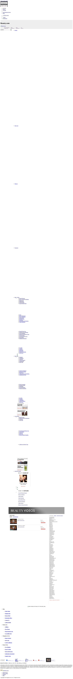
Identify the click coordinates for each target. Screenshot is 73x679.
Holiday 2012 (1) (52, 565)
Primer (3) (50, 583)
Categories (51, 515)
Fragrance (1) (51, 553)
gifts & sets (21, 402)
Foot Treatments (22, 333)
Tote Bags (21, 419)
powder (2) (51, 582)
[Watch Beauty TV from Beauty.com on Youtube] (33, 660)
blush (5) (50, 522)
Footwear (21, 432)
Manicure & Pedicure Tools (24, 334)
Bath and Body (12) (52, 519)
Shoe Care (21, 433)
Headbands (21, 386)
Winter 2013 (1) (51, 598)
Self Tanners (21, 337)
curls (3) (50, 535)
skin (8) (50, 585)
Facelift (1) (51, 546)
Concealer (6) (51, 532)
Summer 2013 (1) (52, 593)
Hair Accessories (22, 384)
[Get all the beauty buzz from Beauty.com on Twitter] (16, 661)
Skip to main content (4, 0)
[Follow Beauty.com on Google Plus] (38, 660)
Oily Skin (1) (51, 581)
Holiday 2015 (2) (52, 566)
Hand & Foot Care (22, 331)
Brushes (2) (51, 526)
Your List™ (5, 11)
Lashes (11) (51, 568)
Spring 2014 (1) (51, 591)
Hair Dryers (21, 372)
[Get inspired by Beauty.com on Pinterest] (26, 661)
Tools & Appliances (22, 370)
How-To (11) (51, 567)
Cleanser (20, 348)
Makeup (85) (51, 572)
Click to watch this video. (21, 520)
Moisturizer (21, 350)
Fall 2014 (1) (51, 549)
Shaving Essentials (22, 351)
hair (50, 554)
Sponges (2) (51, 589)
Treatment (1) (51, 597)
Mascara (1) (51, 573)
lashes (50, 569)
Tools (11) (51, 596)
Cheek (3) (50, 527)
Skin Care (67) (51, 586)
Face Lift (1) (51, 545)
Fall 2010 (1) (51, 548)
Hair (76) (50, 555)
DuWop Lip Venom (20, 519)
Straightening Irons (22, 374)
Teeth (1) (50, 595)
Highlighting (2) (51, 564)
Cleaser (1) (51, 529)
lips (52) (50, 571)
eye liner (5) (51, 537)
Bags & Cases (21, 417)
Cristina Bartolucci (15, 516)
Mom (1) (50, 575)
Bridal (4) (50, 524)
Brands (16, 30)
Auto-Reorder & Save (7, 12)
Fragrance (16, 247)
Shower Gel (21, 300)
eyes (50, 540)
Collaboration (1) (52, 530)
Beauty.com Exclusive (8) (53, 521)
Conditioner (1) (51, 533)
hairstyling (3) (51, 563)
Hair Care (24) (51, 556)
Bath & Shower (22, 298)
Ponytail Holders (22, 387)
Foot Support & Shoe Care (24, 430)
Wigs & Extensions (22, 388)
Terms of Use (5, 672)
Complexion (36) (52, 531)
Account (4, 10)
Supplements (21, 317)
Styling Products (22, 360)
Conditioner (21, 358)
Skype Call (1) (51, 588)
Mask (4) (50, 574)
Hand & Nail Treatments (23, 332)
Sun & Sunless (22, 335)
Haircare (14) (51, 561)
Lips (11, 516)
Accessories (17, 416)
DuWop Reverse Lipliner (21, 525)
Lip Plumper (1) (51, 570)
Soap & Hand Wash (22, 303)
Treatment (21, 359)
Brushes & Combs (22, 371)
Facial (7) (50, 547)
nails (50, 577)
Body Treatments (22, 316)
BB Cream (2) (51, 520)
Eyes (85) (50, 539)
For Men (20, 347)
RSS (3, 675)
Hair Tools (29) (51, 560)
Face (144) (51, 544)
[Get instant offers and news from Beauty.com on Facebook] (7, 660)
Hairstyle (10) (51, 562)
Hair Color (21, 362)
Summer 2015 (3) (52, 594)
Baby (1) (50, 518)
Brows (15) (51, 525)
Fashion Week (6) (52, 551)
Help (4, 13)
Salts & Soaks (21, 302)
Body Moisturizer (22, 315)
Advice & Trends (18, 471)
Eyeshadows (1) (51, 542)
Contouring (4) (51, 534)
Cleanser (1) (51, 528)
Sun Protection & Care (23, 336)
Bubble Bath (21, 301)
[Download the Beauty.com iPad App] (48, 662)
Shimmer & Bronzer (23, 338)
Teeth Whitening (22, 322)
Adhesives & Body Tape (23, 444)
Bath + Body (17, 297)
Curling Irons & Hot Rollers (24, 373)
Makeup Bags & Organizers (24, 418)
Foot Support (21, 431)
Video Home (12, 515)
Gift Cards (21, 420)
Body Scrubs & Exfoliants (24, 299)
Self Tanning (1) (51, 584)
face (50, 543)
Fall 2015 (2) (51, 550)
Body (20, 314)
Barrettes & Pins (22, 385)
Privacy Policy (5, 673)
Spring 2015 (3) (51, 592)
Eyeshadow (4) (51, 541)
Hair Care (16, 356)
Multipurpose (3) (52, 576)
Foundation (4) (51, 552)
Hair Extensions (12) (52, 558)
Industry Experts (60, 515)
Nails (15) (50, 578)
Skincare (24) (51, 587)
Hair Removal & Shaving (23, 321)
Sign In (4, 9)
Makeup (16, 183)
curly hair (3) (51, 536)
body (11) (50, 523)
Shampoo (21, 357)
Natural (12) (51, 579)
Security (4, 674)
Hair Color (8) (51, 557)
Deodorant (21, 320)
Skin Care (16, 125)
